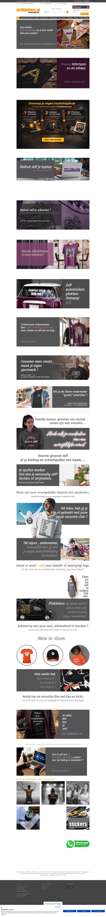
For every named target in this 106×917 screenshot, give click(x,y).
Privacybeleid (58, 906)
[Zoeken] (67, 12)
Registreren (58, 8)
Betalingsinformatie (30, 1)
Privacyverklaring (45, 886)
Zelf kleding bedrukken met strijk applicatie (18, 18)
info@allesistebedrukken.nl (22, 891)
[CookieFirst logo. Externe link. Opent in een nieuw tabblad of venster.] (1, 908)
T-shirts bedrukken (84, 17)
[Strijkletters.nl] (28, 9)
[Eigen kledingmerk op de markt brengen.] (53, 793)
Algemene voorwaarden (41, 1)
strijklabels (69, 17)
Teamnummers (53, 17)
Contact (49, 1)
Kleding (76, 17)
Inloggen (53, 8)
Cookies (43, 887)
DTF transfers (62, 17)
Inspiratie (36, 17)
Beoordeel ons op (81, 1)
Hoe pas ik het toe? (21, 1)
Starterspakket (44, 17)
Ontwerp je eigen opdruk (26, 17)
